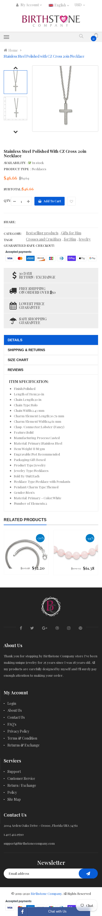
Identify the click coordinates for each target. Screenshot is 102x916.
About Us (14, 710)
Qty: (7, 200)
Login (11, 703)
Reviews (15, 370)
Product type (16, 169)
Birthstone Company (46, 893)
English (60, 5)
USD (79, 4)
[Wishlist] (71, 201)
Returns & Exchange (23, 745)
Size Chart (18, 360)
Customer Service (21, 778)
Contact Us (16, 717)
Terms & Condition (22, 738)
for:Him (70, 239)
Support (14, 771)
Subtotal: (13, 189)
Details (15, 340)
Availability (15, 163)
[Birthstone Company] (51, 606)
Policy (12, 792)
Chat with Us (57, 911)
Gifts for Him (71, 233)
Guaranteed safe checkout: (29, 245)
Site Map (14, 799)
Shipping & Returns (26, 350)
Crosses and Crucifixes (43, 239)
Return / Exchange (21, 785)
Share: (10, 222)
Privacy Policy (18, 731)
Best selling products (42, 233)
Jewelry (85, 239)
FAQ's (11, 724)
